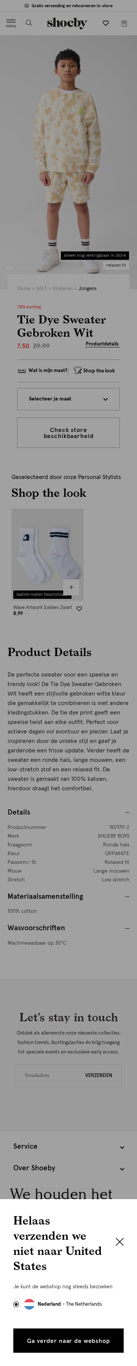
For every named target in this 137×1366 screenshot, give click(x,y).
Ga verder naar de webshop (68, 1341)
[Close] (120, 1242)
